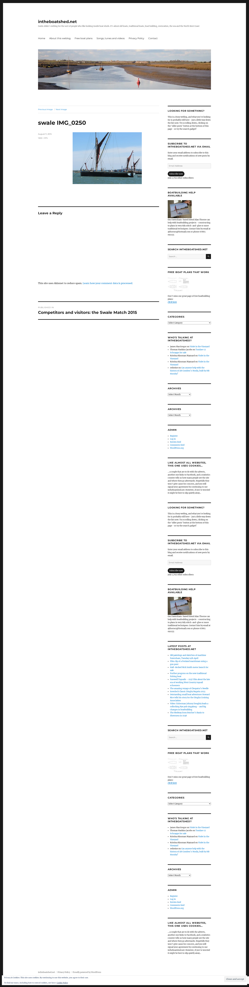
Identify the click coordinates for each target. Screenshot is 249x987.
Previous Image (45, 109)
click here (172, 302)
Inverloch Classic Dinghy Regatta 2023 (187, 691)
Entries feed (175, 442)
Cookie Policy (62, 983)
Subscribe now (176, 174)
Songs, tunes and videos (111, 38)
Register (174, 436)
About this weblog (60, 38)
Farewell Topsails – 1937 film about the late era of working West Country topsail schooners (190, 682)
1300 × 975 (43, 138)
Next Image (61, 109)
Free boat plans (84, 38)
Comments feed (177, 445)
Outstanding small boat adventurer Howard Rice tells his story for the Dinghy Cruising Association (190, 697)
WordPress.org (177, 448)
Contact (153, 38)
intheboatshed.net (57, 21)
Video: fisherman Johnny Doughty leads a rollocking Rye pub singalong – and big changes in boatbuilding (189, 706)
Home (41, 38)
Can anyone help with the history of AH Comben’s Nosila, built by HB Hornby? (189, 371)
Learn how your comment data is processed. (108, 283)
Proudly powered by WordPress (87, 972)
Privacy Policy (136, 38)
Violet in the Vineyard (200, 346)
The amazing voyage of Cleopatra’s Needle (189, 688)
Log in (173, 439)
